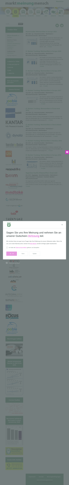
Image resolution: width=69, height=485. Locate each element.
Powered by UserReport (14, 263)
